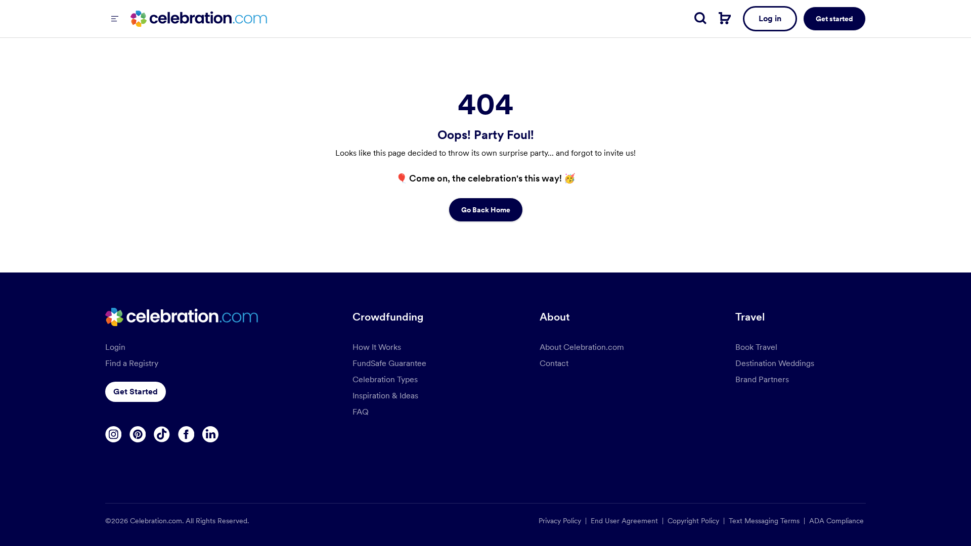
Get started (834, 19)
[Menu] (114, 19)
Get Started (135, 391)
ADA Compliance (836, 521)
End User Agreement (624, 521)
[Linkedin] (210, 434)
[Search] (700, 18)
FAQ (360, 412)
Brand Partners (762, 379)
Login (115, 347)
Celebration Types (385, 379)
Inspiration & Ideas (385, 395)
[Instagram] (113, 434)
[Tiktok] (162, 434)
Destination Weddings (774, 363)
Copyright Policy (693, 521)
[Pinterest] (137, 434)
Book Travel (756, 347)
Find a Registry (131, 363)
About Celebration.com (582, 347)
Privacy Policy (560, 521)
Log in (770, 18)
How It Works (376, 347)
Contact (554, 363)
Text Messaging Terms (764, 521)
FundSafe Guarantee (389, 363)
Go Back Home (485, 210)
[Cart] (725, 18)
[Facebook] (186, 434)
